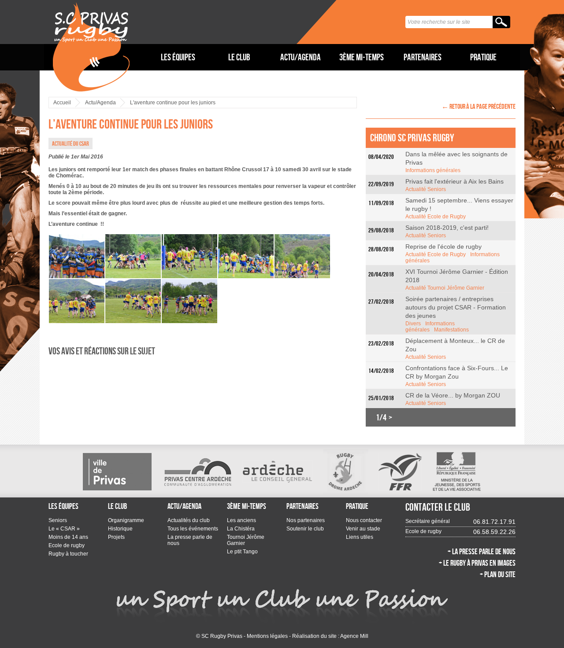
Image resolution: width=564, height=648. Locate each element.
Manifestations (451, 330)
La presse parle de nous (189, 540)
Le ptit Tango (242, 552)
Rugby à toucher (68, 554)
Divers (413, 323)
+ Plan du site (498, 574)
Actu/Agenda (300, 57)
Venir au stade (363, 529)
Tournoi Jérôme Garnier (245, 540)
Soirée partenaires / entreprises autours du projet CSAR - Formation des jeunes (455, 307)
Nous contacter (364, 520)
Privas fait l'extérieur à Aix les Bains (454, 181)
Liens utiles (359, 537)
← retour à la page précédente (479, 106)
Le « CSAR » (64, 529)
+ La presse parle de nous (482, 551)
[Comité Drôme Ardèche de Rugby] (345, 471)
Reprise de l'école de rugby (443, 246)
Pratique (483, 57)
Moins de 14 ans (68, 537)
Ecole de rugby (66, 545)
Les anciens (241, 520)
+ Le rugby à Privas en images (477, 563)
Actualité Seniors (425, 189)
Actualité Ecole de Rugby (435, 217)
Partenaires (423, 57)
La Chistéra (241, 529)
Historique (120, 529)
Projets (116, 537)
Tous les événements (192, 529)
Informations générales (432, 170)
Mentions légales (267, 636)
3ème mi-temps (361, 57)
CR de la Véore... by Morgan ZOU (452, 395)
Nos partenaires (305, 520)
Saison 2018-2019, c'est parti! (447, 227)
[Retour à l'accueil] (91, 47)
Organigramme (126, 520)
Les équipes (178, 57)
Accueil (62, 102)
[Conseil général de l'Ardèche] (277, 471)
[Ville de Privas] (117, 471)
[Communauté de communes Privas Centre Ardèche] (197, 471)
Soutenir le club (305, 529)
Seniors (57, 520)
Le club (239, 57)
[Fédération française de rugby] (400, 471)
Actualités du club (188, 520)
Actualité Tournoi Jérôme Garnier (444, 288)
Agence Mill (354, 636)
